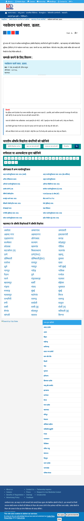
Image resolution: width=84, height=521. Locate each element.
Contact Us (63, 1)
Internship (42, 1)
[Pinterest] (13, 32)
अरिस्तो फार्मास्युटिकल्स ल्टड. (11, 184)
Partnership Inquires (44, 489)
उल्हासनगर (8, 238)
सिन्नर (61, 314)
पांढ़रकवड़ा (35, 278)
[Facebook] (5, 32)
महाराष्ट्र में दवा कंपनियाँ (38, 19)
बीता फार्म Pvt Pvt (48, 198)
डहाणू (60, 254)
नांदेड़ (33, 270)
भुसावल (61, 286)
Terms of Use (21, 518)
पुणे (32, 274)
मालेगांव (34, 294)
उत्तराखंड (46, 468)
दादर (60, 262)
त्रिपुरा (46, 458)
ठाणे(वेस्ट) (35, 254)
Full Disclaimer (10, 512)
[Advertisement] (42, 90)
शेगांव (6, 310)
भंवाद (33, 286)
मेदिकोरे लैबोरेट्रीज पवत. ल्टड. (12, 203)
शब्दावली (64, 13)
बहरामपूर (8, 282)
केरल (45, 400)
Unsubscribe (41, 495)
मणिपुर (46, 415)
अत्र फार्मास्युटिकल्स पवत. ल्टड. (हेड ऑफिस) (56, 174)
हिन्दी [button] (70, 1)
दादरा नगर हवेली (48, 351)
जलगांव (61, 250)
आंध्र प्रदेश (47, 327)
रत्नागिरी (7, 298)
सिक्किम (46, 444)
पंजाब (45, 434)
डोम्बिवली (8, 258)
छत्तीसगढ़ (46, 347)
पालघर (61, 278)
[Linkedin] (17, 32)
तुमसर (61, 258)
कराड (60, 238)
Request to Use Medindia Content (49, 492)
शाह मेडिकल (46, 208)
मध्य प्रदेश (47, 405)
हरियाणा (46, 376)
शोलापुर (34, 310)
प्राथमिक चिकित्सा (31, 13)
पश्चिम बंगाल (47, 473)
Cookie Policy (50, 516)
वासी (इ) (35, 306)
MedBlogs (52, 1)
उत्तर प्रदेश (47, 463)
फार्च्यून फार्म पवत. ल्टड (9, 198)
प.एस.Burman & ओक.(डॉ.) (51, 194)
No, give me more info (72, 515)
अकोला (7, 230)
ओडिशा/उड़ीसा (48, 424)
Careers (32, 1)
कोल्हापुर (61, 242)
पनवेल (61, 274)
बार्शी (33, 282)
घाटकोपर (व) (10, 250)
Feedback (29, 497)
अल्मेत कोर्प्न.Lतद (8, 189)
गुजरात (46, 371)
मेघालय (46, 419)
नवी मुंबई (62, 266)
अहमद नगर (9, 234)
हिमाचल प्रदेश (48, 381)
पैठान (6, 274)
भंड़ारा (6, 286)
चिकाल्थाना (36, 250)
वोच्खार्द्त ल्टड (7, 208)
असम (45, 332)
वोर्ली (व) (62, 306)
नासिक (61, 270)
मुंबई (33, 290)
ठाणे (5, 254)
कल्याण (34, 242)
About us (9, 489)
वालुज (61, 302)
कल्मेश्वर (7, 242)
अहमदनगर (35, 234)
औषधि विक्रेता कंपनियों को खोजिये (19, 19)
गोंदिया (61, 246)
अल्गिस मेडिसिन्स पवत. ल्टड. (51, 184)
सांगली (7, 314)
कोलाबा (7, 246)
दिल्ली (45, 361)
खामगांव (34, 246)
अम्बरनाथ (35, 230)
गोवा (45, 366)
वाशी (6, 306)
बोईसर (61, 282)
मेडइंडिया (4, 19)
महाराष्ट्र (46, 410)
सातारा (34, 314)
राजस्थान (46, 439)
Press (28, 492)
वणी (5, 302)
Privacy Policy (8, 518)
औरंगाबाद (35, 238)
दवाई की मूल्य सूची (13, 16)
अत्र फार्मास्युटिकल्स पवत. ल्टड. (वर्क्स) (14, 174)
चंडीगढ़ (46, 342)
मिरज (60, 294)
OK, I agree (61, 515)
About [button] (10, 1)
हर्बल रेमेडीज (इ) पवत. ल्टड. (51, 218)
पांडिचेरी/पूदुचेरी (48, 429)
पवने (6, 278)
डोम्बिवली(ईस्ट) (38, 258)
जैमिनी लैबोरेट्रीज (8, 194)
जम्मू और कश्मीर (48, 385)
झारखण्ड (46, 390)
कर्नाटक (46, 395)
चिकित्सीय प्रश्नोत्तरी (54, 13)
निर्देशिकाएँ (24, 16)
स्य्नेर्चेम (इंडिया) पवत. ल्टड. (11, 213)
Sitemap (29, 495)
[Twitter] (9, 32)
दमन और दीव (47, 356)
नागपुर (7, 270)
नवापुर (34, 266)
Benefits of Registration (14, 495)
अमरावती (62, 230)
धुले (5, 266)
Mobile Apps (21, 1)
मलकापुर (8, 294)
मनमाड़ (7, 290)
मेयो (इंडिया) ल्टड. (48, 203)
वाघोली (34, 302)
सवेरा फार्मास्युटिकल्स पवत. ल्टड (52, 213)
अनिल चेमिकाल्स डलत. (10, 179)
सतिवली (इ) (63, 310)
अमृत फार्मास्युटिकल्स (49, 179)
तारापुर (34, 262)
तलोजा (7, 262)
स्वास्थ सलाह (12, 13)
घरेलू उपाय (21, 13)
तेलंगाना (46, 453)
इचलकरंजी (63, 234)
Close (59, 519)
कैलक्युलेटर (42, 13)
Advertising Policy (12, 497)
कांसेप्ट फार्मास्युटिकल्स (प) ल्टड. (52, 189)
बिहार (45, 337)
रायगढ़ (34, 298)
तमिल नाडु (47, 448)
